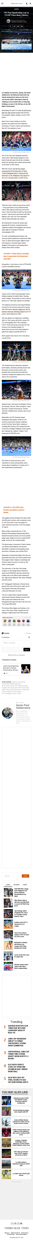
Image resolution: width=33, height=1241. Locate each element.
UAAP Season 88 (23, 687)
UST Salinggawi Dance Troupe (11, 693)
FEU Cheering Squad (21, 686)
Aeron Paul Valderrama (19, 20)
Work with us (24, 1233)
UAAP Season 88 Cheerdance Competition (15, 689)
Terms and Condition (21, 1234)
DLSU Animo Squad (8, 686)
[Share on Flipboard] (18, 26)
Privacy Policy (10, 1234)
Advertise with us (15, 1233)
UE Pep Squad (6, 691)
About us (7, 1233)
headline (4, 687)
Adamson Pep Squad (18, 682)
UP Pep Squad (16, 691)
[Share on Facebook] (10, 26)
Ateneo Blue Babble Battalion (11, 684)
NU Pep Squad (12, 687)
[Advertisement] (16, 71)
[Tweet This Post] (14, 26)
